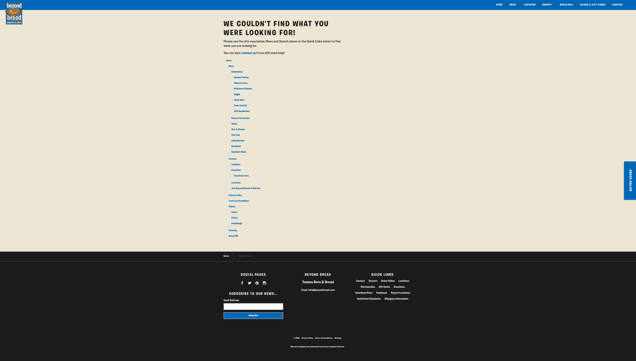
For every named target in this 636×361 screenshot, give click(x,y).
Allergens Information (396, 299)
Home (499, 5)
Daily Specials (237, 141)
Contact (232, 159)
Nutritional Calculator (369, 299)
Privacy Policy (235, 195)
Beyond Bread (14, 13)
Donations (236, 170)
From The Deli (240, 105)
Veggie (237, 94)
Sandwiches (237, 72)
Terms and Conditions (239, 201)
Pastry (234, 218)
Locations (235, 183)
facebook (242, 283)
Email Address (231, 300)
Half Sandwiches (242, 111)
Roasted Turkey (241, 77)
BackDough (236, 223)
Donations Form (241, 176)
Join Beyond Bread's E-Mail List (245, 188)
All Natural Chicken (243, 89)
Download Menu (363, 293)
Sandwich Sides (238, 152)
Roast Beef (239, 100)
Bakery (547, 5)
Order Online (388, 281)
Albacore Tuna (240, 83)
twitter (249, 283)
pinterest (257, 283)
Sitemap (338, 338)
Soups (234, 124)
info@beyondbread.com (321, 290)
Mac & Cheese (238, 129)
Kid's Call (235, 135)
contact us (248, 53)
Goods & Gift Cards (593, 5)
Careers (617, 5)
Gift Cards (384, 287)
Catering (530, 5)
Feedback (235, 164)
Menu (512, 5)
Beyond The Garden (240, 118)
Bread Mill (567, 5)
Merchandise (368, 287)
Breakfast (236, 146)
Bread (234, 212)
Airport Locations (400, 293)
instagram (264, 283)
